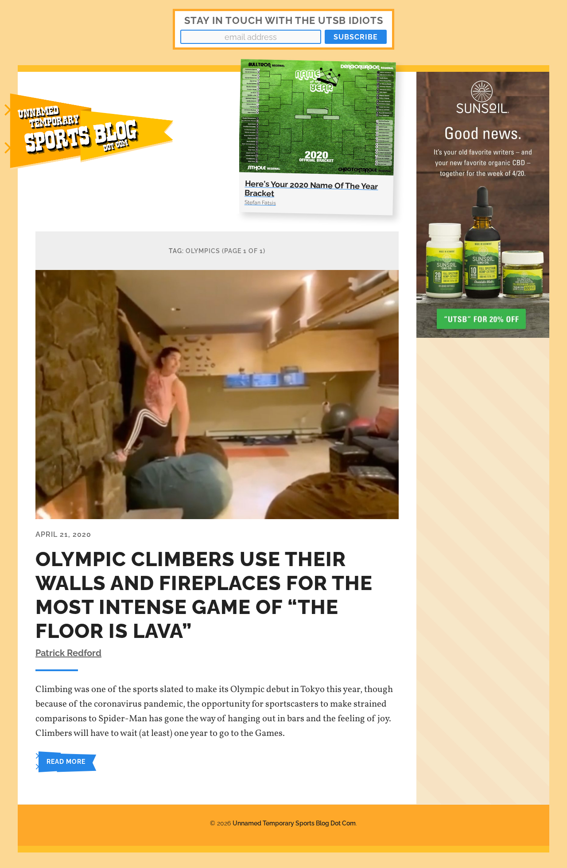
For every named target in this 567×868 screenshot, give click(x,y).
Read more (66, 761)
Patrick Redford (68, 653)
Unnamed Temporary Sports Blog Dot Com (294, 823)
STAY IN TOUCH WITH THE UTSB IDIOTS (283, 20)
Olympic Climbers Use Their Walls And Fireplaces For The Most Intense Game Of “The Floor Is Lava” (204, 595)
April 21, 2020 (63, 534)
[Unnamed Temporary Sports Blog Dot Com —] (102, 143)
